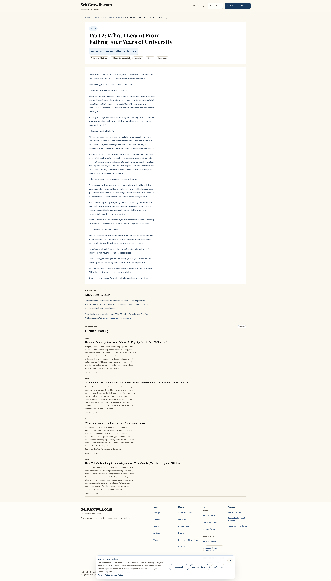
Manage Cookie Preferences (211, 549)
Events (181, 533)
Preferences (218, 567)
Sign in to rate (162, 58)
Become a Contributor (237, 526)
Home (87, 18)
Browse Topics (215, 6)
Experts (156, 519)
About (195, 6)
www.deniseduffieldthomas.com (116, 318)
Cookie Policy (209, 529)
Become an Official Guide (188, 540)
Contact (181, 546)
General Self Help (113, 18)
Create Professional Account (236, 519)
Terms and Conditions (212, 522)
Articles (98, 18)
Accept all (179, 567)
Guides (156, 526)
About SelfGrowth (186, 512)
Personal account (235, 512)
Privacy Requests (210, 541)
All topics (157, 512)
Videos (156, 540)
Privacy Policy (209, 515)
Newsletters (183, 526)
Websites (182, 519)
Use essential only (200, 567)
